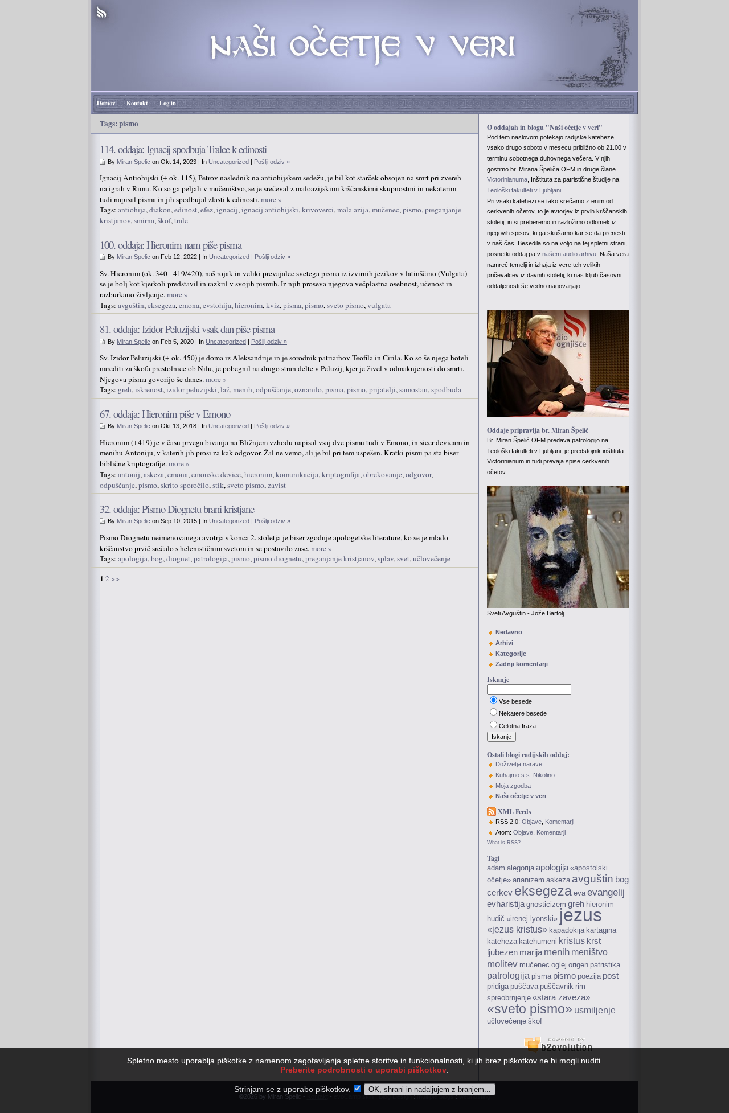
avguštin (131, 305)
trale (181, 220)
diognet (178, 558)
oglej (559, 964)
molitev (502, 964)
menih (242, 389)
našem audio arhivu (569, 253)
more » (271, 199)
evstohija (217, 305)
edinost (185, 209)
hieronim (249, 305)
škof (164, 220)
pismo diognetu (277, 558)
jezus (580, 915)
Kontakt (137, 103)
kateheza (502, 941)
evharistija (506, 904)
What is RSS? (504, 842)
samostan (413, 389)
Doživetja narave (518, 764)
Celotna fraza (517, 725)
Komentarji (559, 821)
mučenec (385, 209)
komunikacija (297, 474)
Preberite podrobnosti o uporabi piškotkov (363, 1069)
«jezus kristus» (517, 929)
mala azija (352, 209)
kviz (273, 305)
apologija (133, 558)
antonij (129, 474)
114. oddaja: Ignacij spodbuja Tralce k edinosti (183, 149)
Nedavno (508, 632)
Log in (167, 103)
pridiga (498, 986)
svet (403, 558)
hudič (496, 918)
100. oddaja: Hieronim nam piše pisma (170, 244)
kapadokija (566, 930)
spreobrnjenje (509, 997)
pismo (412, 209)
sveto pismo (345, 305)
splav (386, 558)
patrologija (211, 558)
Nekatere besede (523, 713)
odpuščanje (273, 389)
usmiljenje (595, 1010)
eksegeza (161, 305)
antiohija (132, 209)
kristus (572, 941)
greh (125, 389)
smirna (144, 220)
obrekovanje (382, 474)
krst (594, 941)
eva (579, 893)
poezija (589, 976)
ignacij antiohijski (269, 209)
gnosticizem (546, 904)
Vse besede (515, 701)
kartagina (601, 930)
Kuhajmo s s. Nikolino (525, 774)
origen (578, 964)
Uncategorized (228, 161)
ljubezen (502, 952)
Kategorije (510, 653)
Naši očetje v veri (520, 795)
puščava (524, 986)
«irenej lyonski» (532, 918)
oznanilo (308, 389)
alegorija (520, 868)
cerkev (500, 892)
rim (580, 986)
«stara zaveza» (561, 997)
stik (218, 485)
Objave (532, 821)
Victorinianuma (507, 179)
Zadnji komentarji (521, 663)
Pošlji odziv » (272, 161)
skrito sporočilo (185, 485)
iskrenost (149, 389)
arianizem (528, 880)
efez (206, 209)
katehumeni (538, 941)
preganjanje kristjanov (339, 558)
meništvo (589, 952)
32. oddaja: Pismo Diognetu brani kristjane (177, 509)
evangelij (606, 892)
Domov (106, 103)
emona (189, 305)
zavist (277, 485)
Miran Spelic (133, 161)
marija (530, 952)
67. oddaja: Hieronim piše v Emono (165, 413)
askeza (154, 474)
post (611, 975)
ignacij (227, 209)
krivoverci (318, 209)
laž (225, 389)
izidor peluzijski (191, 389)
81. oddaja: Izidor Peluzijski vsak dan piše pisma (187, 329)
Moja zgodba (513, 785)
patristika (605, 964)
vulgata (379, 305)
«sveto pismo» (529, 1008)
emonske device (216, 474)
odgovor (418, 474)
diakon (160, 209)
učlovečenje (431, 558)
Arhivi (504, 642)
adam (496, 868)
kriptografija (341, 474)
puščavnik (557, 986)
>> (115, 578)
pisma (292, 305)
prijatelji (382, 389)
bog (157, 558)
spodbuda (446, 389)
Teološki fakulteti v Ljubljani (524, 190)
